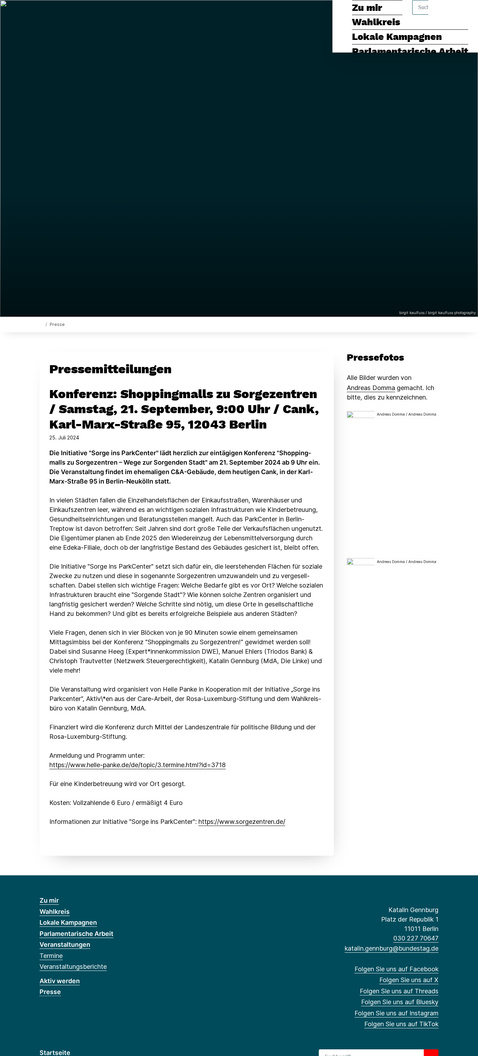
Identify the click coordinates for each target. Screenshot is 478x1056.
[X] (54, 15)
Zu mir (49, 900)
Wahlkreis (55, 911)
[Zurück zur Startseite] (41, 324)
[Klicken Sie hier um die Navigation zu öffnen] (463, 14)
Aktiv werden (60, 981)
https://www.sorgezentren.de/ (241, 821)
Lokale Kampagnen (397, 36)
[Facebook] (43, 15)
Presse (50, 991)
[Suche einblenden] (443, 14)
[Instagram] (89, 15)
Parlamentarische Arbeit (410, 51)
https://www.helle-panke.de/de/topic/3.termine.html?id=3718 (137, 765)
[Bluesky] (78, 15)
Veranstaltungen (65, 944)
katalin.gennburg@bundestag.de (391, 948)
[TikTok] (100, 15)
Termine (51, 955)
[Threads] (66, 15)
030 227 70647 (415, 938)
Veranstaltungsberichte (73, 966)
